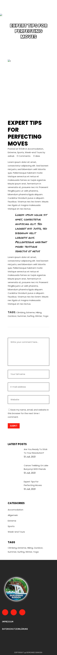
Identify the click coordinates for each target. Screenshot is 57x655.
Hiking (39, 312)
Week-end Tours (33, 152)
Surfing (30, 316)
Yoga (45, 316)
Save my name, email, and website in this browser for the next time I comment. (28, 413)
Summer (21, 316)
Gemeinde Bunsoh (34, 652)
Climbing (20, 312)
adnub (11, 156)
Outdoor (12, 316)
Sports (20, 152)
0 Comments (23, 156)
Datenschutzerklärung (15, 629)
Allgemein (13, 515)
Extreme (12, 152)
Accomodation (35, 148)
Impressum (7, 621)
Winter (38, 316)
